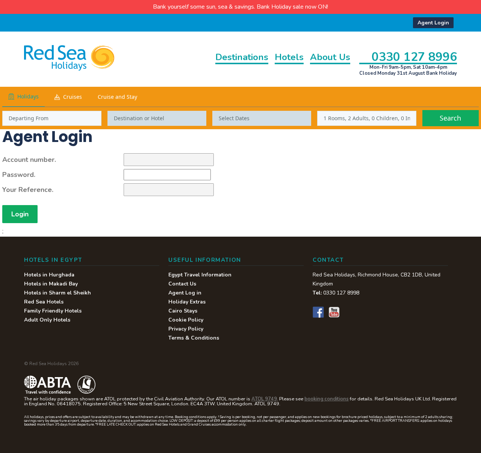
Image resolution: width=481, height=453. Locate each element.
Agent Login (433, 22)
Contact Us (182, 283)
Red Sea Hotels (44, 301)
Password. (18, 174)
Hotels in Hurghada (49, 274)
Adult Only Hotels (47, 319)
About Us (330, 58)
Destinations (241, 58)
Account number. (29, 159)
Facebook (318, 312)
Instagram (349, 312)
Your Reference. (27, 189)
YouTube (334, 312)
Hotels (289, 58)
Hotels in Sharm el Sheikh (57, 292)
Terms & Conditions (193, 337)
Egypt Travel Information (199, 274)
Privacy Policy (185, 328)
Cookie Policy (185, 319)
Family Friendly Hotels (53, 310)
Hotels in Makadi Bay (51, 283)
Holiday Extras (187, 301)
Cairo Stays (182, 310)
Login (20, 214)
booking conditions (326, 399)
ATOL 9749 (264, 399)
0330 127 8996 (414, 56)
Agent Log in (184, 292)
